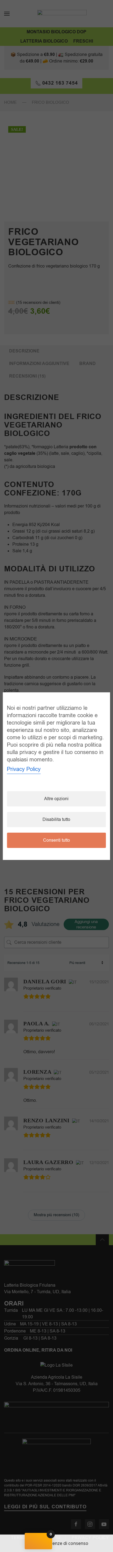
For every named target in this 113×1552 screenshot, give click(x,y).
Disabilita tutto (56, 820)
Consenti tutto (56, 840)
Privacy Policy (24, 769)
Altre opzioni (56, 799)
